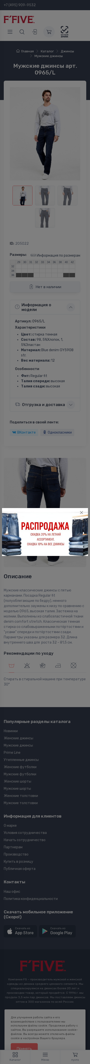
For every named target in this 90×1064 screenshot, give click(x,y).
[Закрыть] (81, 512)
